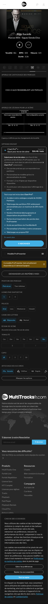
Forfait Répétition (9, 477)
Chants (27, 469)
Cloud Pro (6, 509)
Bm (44, 339)
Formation (28, 477)
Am (37, 339)
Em (17, 339)
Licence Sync (7, 481)
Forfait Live (6, 473)
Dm (11, 339)
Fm (24, 339)
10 (26, 357)
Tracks (4, 493)
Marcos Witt (14, 37)
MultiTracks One (9, 469)
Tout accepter (24, 577)
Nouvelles (28, 495)
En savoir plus (9, 237)
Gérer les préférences (24, 566)
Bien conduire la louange (34, 473)
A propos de (29, 487)
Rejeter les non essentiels (24, 572)
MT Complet (7, 485)
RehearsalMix (8, 513)
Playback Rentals (9, 505)
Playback (5, 497)
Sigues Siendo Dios (31, 37)
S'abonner (24, 243)
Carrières (28, 491)
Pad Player (6, 501)
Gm (30, 339)
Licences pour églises (10, 489)
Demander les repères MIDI (24, 274)
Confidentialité (22, 597)
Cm (4, 339)
